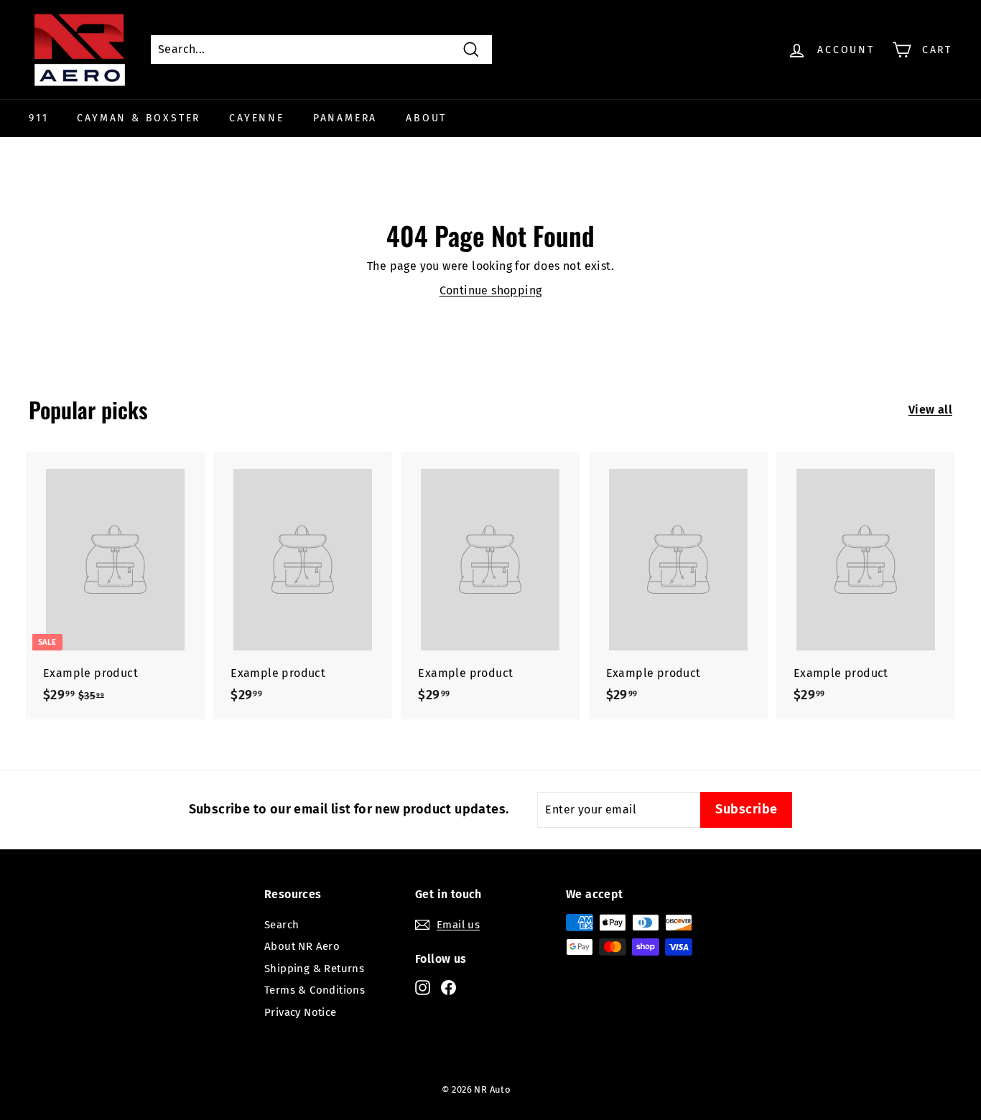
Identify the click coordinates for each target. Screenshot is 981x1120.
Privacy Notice (300, 1012)
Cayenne (256, 118)
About (426, 118)
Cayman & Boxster (138, 118)
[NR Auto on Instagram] (422, 987)
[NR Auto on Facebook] (448, 987)
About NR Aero (302, 946)
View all (930, 409)
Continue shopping (491, 290)
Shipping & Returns (314, 968)
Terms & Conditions (314, 990)
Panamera (345, 118)
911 (38, 118)
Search (281, 924)
